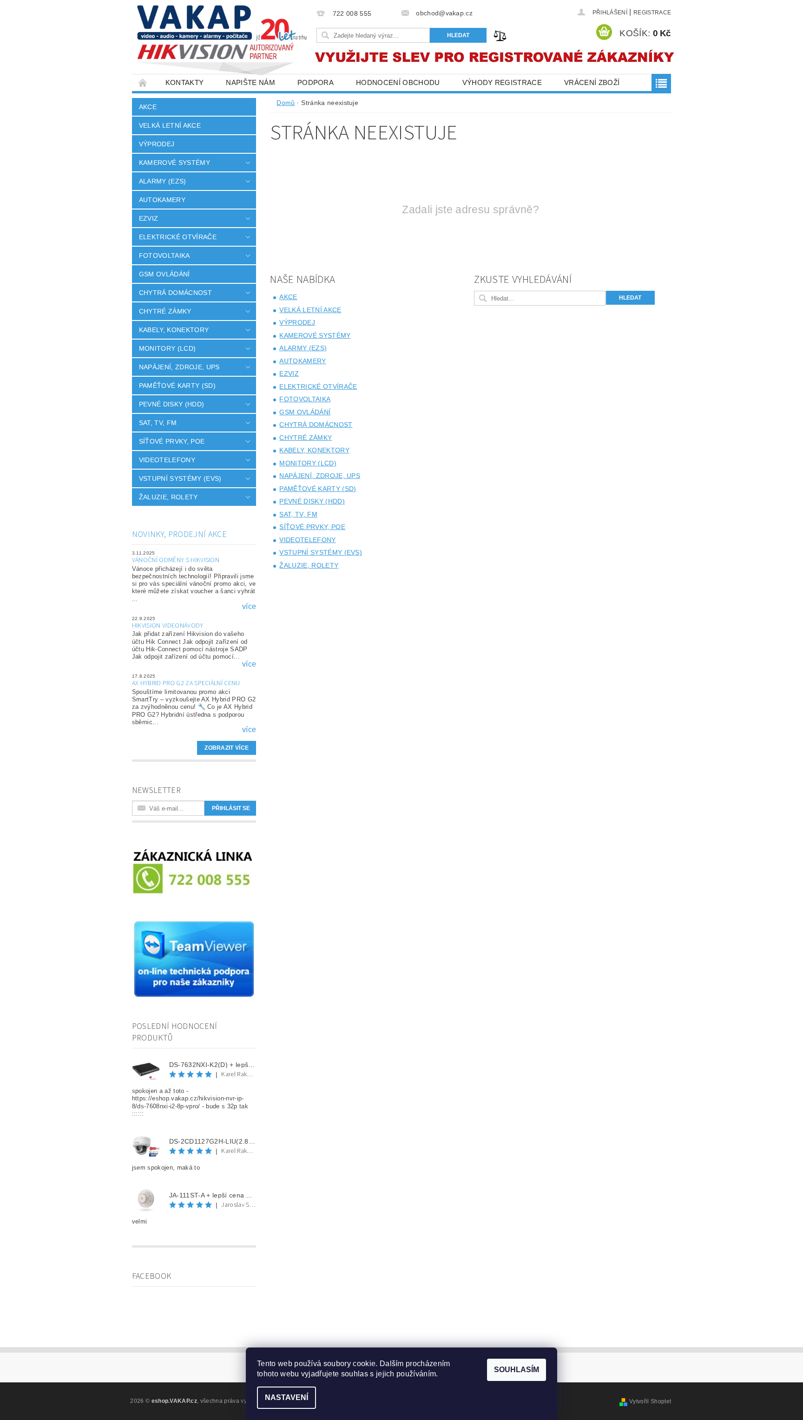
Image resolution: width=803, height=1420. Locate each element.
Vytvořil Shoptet (650, 1401)
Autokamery (162, 199)
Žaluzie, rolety (168, 497)
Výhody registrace (502, 82)
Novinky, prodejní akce (179, 534)
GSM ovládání (164, 274)
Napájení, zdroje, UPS (179, 367)
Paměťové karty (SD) (177, 385)
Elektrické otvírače (178, 237)
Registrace (652, 12)
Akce (148, 107)
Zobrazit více (226, 748)
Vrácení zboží (591, 82)
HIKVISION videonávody (168, 625)
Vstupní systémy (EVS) (180, 478)
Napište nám (250, 82)
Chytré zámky (165, 311)
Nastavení (286, 1397)
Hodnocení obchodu (398, 82)
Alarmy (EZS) (162, 181)
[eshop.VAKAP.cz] (223, 42)
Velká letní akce (170, 125)
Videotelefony (167, 460)
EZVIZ (148, 218)
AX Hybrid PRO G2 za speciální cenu (186, 683)
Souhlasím (516, 1370)
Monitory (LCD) (167, 348)
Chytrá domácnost (175, 292)
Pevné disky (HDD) (171, 404)
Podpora (315, 82)
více (249, 606)
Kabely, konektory (174, 330)
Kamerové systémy (174, 162)
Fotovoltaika (164, 255)
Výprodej (157, 144)
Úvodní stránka (143, 82)
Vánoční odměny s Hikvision (175, 560)
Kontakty (184, 82)
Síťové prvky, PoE (171, 441)
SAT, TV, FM (158, 422)
